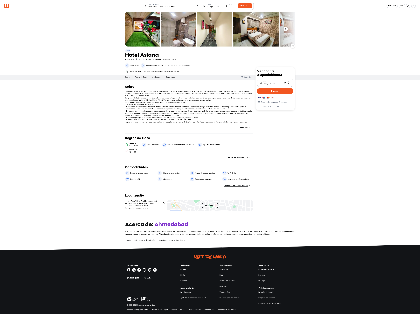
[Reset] (197, 5)
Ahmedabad (130, 59)
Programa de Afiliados (266, 298)
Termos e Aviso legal (160, 310)
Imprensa (261, 275)
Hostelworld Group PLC (267, 269)
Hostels (183, 269)
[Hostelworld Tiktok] (155, 270)
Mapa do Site (209, 310)
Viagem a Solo (225, 292)
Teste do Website (194, 310)
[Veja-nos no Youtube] (144, 270)
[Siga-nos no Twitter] (134, 270)
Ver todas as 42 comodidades (177, 65)
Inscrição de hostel (265, 292)
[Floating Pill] (286, 29)
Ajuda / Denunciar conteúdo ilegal (193, 298)
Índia (138, 59)
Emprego (261, 281)
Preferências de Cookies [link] (227, 310)
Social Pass (224, 269)
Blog (221, 275)
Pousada (183, 281)
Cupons (174, 310)
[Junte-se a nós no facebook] (128, 270)
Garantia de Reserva (227, 281)
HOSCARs (223, 286)
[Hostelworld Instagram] (139, 270)
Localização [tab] (156, 77)
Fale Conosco (185, 292)
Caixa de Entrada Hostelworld (269, 303)
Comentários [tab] (170, 77)
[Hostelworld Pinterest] (149, 270)
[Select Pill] (408, 6)
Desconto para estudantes (229, 298)
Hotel (128, 50)
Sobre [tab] (127, 77)
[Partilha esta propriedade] (292, 46)
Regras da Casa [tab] (141, 77)
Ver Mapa (146, 59)
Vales (182, 310)
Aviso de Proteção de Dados (138, 310)
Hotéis (182, 275)
